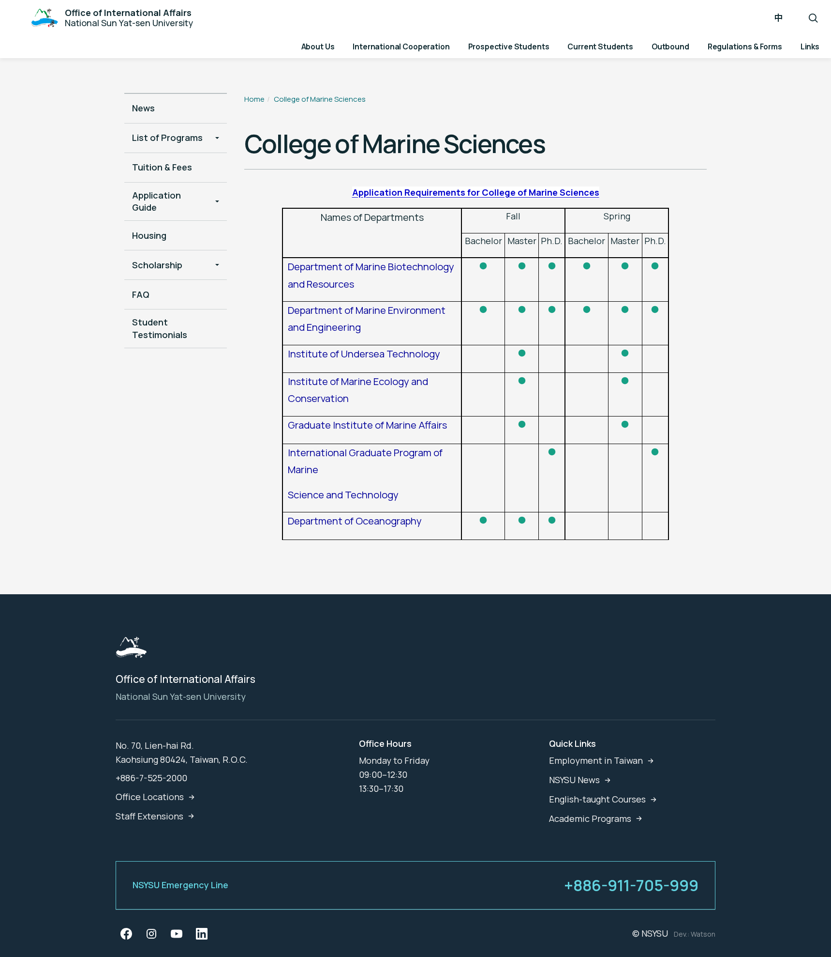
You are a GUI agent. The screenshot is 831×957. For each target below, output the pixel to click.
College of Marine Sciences (320, 99)
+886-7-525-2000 (151, 778)
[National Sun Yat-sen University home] (131, 650)
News (143, 108)
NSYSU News (574, 780)
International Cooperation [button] (401, 46)
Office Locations (150, 797)
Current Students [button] (600, 46)
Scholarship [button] (157, 265)
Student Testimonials (159, 328)
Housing (149, 235)
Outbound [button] (670, 46)
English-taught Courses (597, 799)
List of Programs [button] (167, 137)
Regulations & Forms (745, 46)
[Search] (813, 18)
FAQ (140, 294)
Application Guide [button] (156, 201)
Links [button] (810, 46)
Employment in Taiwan (596, 760)
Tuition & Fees (162, 167)
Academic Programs (590, 818)
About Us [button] (318, 46)
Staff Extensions (149, 816)
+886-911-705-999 (631, 885)
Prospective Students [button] (508, 46)
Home (254, 99)
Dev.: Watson (694, 934)
